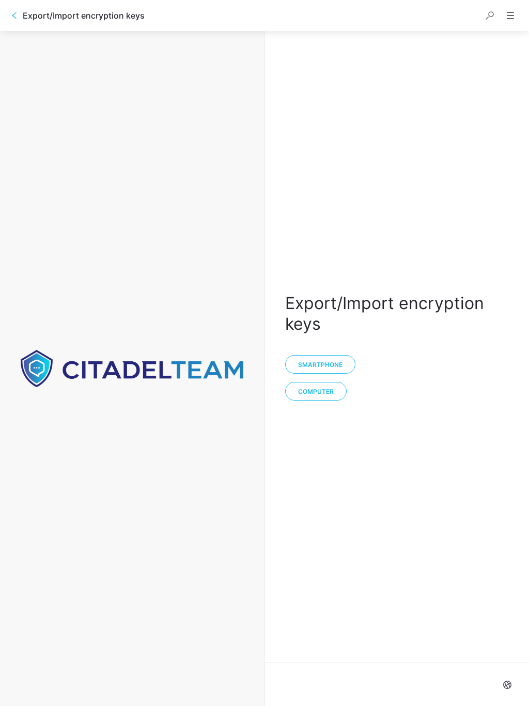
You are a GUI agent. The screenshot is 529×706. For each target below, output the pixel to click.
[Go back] (14, 15)
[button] (490, 15)
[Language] (507, 685)
